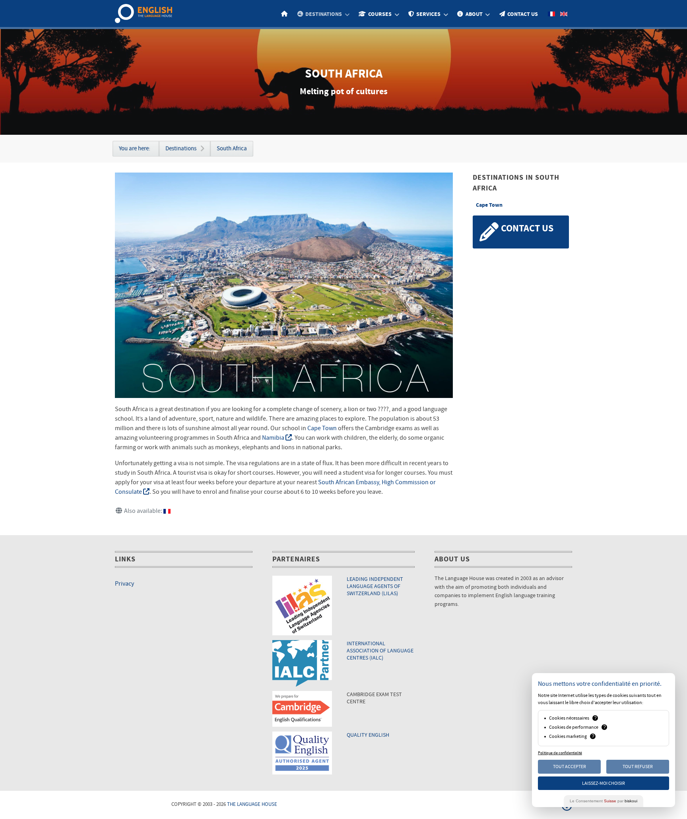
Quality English (368, 735)
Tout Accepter (569, 766)
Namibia (273, 437)
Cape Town (322, 428)
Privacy (124, 583)
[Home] (285, 14)
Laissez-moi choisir (603, 783)
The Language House (252, 804)
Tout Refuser (638, 766)
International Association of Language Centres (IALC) (380, 650)
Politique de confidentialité (560, 753)
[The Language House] (143, 13)
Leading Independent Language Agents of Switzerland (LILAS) (375, 586)
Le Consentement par (603, 801)
